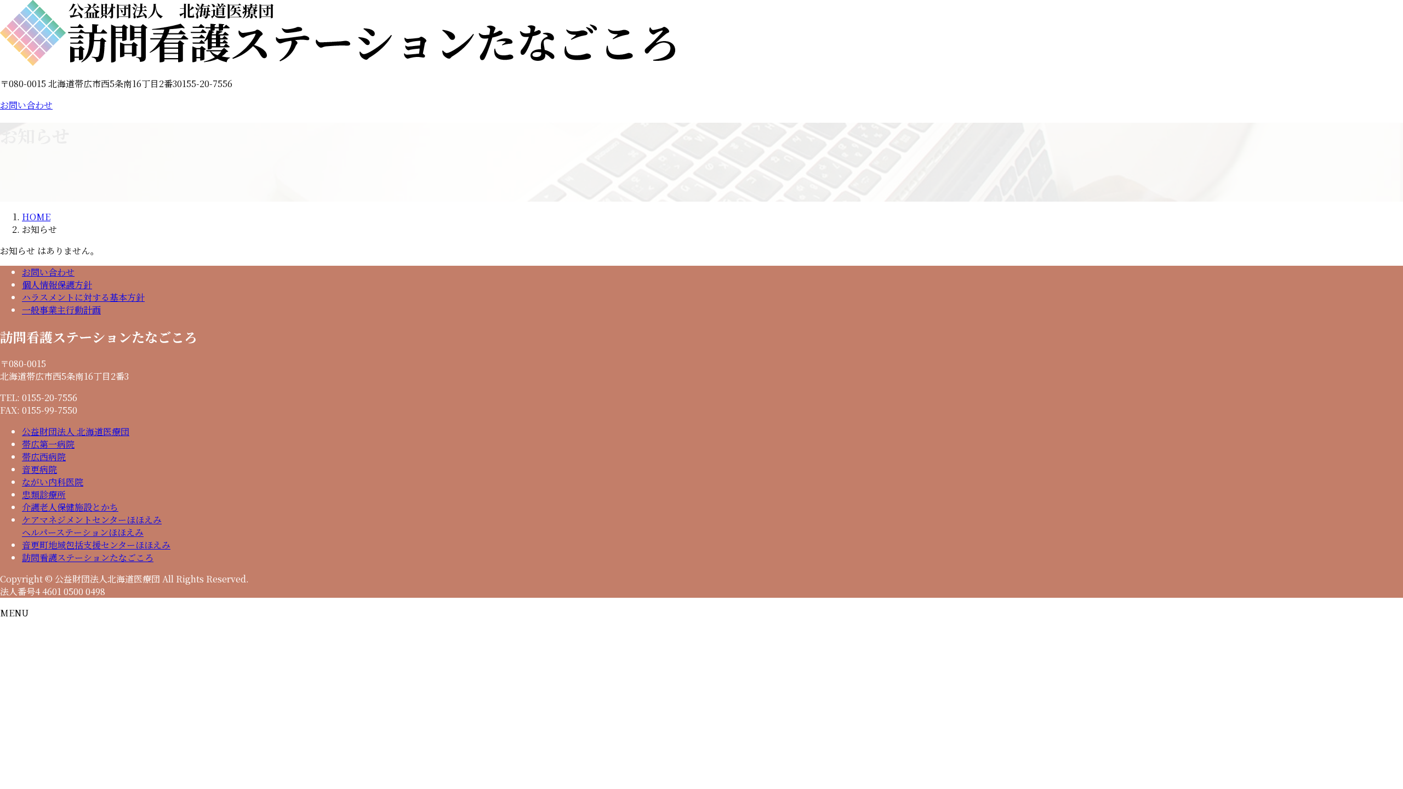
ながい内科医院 (52, 482)
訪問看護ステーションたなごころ (87, 557)
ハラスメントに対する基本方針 (83, 297)
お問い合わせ (26, 105)
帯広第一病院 (48, 444)
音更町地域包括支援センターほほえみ (96, 545)
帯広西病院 (44, 456)
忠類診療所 (44, 494)
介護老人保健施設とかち (70, 507)
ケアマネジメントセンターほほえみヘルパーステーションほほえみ (92, 526)
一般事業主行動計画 (61, 310)
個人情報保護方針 (57, 284)
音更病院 (39, 469)
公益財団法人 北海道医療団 (75, 431)
